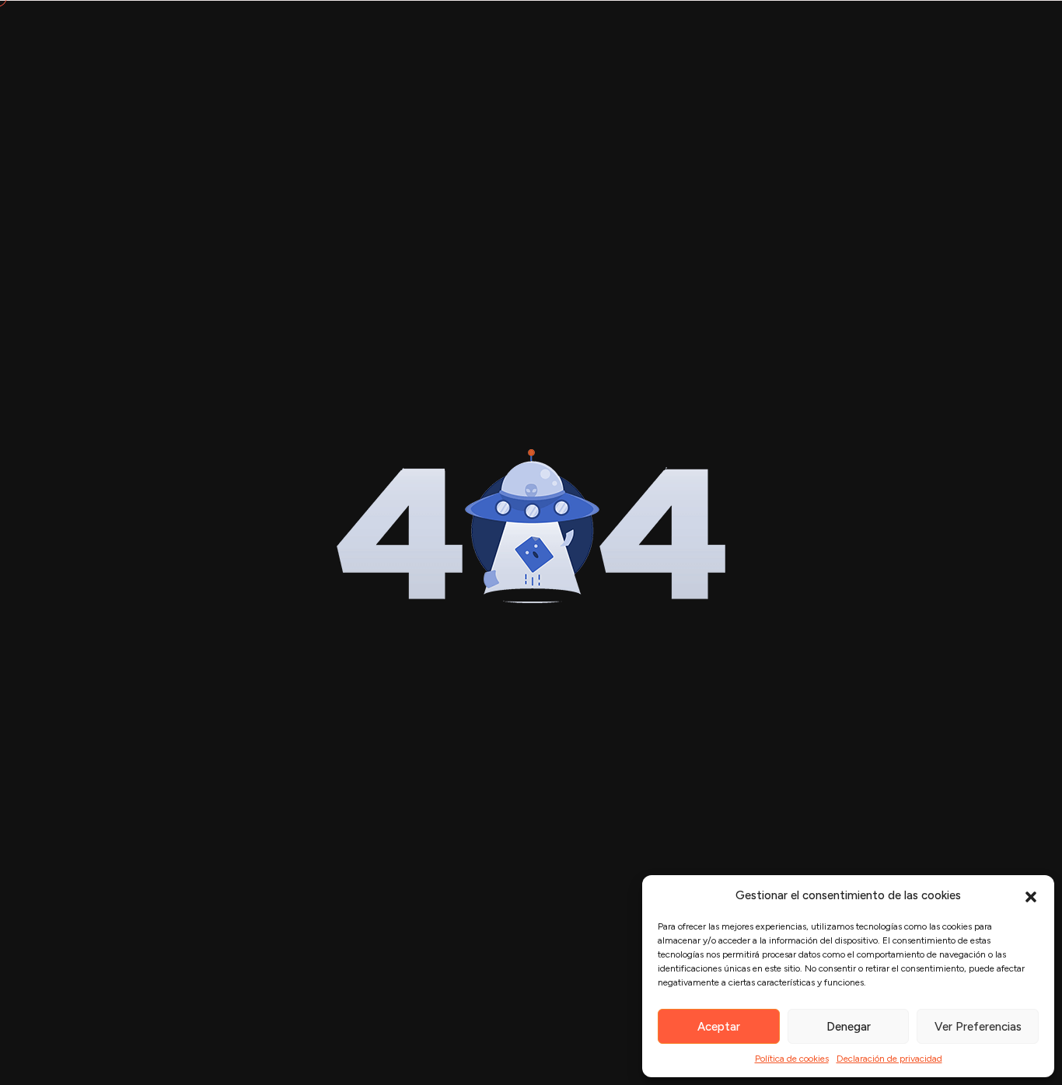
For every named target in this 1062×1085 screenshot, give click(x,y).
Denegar (848, 1027)
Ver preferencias (978, 1027)
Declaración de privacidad (889, 1058)
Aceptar (718, 1027)
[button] (1031, 895)
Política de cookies (792, 1058)
